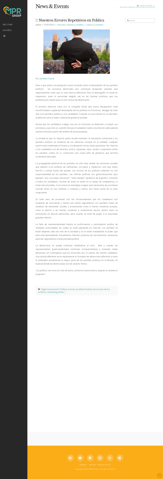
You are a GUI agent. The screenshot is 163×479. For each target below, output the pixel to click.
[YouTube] (100, 458)
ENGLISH (92, 465)
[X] (80, 458)
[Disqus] (77, 327)
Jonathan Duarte (47, 78)
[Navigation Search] (13, 36)
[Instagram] (110, 458)
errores (71, 289)
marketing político (56, 292)
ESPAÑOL (83, 465)
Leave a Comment (94, 24)
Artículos (61, 24)
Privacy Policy (104, 465)
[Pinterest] (119, 458)
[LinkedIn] (90, 458)
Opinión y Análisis (75, 24)
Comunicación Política (56, 289)
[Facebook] (70, 458)
